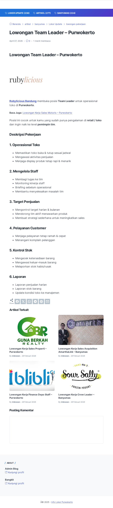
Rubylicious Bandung (22, 101)
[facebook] (17, 301)
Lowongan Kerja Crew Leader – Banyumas (76, 396)
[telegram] (35, 301)
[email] (47, 301)
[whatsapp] (29, 301)
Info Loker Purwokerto (62, 502)
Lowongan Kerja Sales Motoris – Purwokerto (47, 112)
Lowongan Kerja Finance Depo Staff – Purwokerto (30, 396)
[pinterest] (41, 301)
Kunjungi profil (15, 472)
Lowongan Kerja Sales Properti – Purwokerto (27, 350)
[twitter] (23, 301)
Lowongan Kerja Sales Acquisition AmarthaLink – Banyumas (77, 350)
